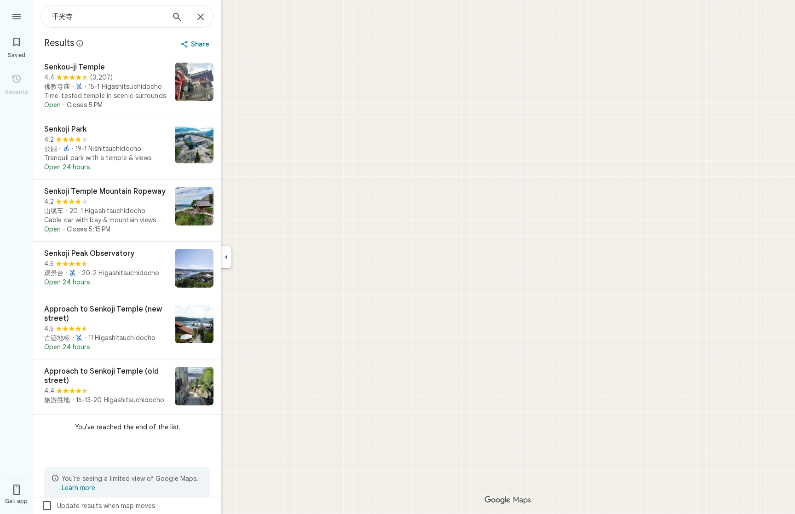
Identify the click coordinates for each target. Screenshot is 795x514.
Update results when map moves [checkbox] (98, 505)
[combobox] (108, 16)
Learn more (78, 488)
